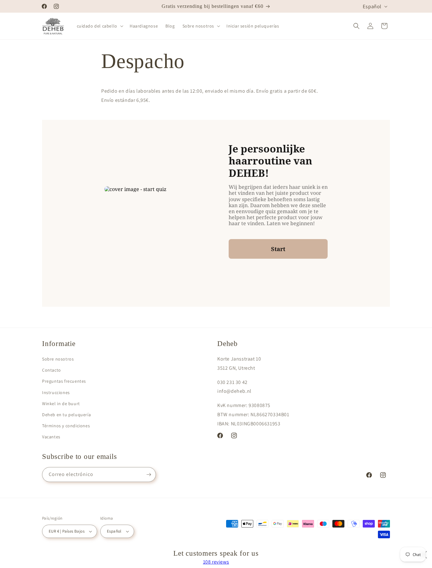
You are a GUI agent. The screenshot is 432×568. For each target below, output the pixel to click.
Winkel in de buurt (61, 403)
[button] (99, 26)
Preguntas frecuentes (64, 381)
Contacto (51, 370)
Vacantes (51, 437)
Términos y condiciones (66, 426)
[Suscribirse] (149, 474)
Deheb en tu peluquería (66, 414)
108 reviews (216, 562)
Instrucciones (56, 392)
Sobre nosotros (58, 359)
